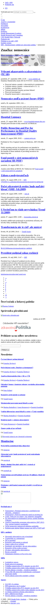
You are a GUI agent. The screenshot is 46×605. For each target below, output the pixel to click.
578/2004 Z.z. (5, 182)
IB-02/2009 (5, 248)
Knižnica (4, 31)
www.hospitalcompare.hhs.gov (34, 121)
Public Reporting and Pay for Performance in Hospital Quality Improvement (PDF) (19, 131)
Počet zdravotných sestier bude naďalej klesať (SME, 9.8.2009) (22, 188)
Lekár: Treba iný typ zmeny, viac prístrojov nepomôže (23, 516)
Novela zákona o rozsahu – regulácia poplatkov (21, 570)
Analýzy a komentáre (8, 22)
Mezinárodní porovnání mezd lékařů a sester (17, 403)
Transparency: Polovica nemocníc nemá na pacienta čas (24, 515)
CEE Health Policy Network (10, 37)
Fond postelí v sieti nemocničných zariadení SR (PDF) (19, 159)
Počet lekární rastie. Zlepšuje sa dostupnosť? (17, 368)
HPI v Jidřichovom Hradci (14, 594)
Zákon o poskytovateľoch (15, 175)
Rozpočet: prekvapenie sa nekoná (13, 395)
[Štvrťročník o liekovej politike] (7, 306)
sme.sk (26, 194)
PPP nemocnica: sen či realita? (15, 586)
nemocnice (26, 182)
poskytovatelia (35, 182)
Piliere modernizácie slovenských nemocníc (15, 55)
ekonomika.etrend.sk (31, 217)
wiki (41, 182)
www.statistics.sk (34, 79)
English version (6, 43)
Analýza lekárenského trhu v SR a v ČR (15, 376)
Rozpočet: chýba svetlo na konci (16, 548)
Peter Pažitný (7, 390)
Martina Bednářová (9, 407)
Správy (3, 580)
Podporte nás (9, 4)
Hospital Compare (11, 117)
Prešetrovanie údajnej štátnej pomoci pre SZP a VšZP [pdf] (25, 528)
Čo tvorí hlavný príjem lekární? (12, 359)
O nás (3, 20)
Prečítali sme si (6, 506)
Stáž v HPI (9, 3)
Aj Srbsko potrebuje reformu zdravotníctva (19, 592)
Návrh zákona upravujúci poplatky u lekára (19, 576)
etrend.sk (6, 450)
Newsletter (4, 26)
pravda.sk (6, 460)
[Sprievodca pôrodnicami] (10, 315)
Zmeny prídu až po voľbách (11, 428)
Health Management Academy (11, 33)
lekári (3, 274)
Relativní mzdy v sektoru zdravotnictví (15, 420)
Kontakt (13, 601)
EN (6, 8)
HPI (25, 180)
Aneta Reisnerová (23, 407)
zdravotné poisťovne (19, 274)
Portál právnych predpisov (14, 564)
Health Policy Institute (18, 599)
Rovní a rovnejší (10, 552)
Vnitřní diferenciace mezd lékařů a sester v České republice (22, 411)
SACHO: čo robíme (12, 584)
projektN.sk (7, 471)
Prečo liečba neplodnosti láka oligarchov (15, 446)
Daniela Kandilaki (37, 407)
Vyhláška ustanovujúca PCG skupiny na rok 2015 (22, 566)
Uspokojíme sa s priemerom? (15, 538)
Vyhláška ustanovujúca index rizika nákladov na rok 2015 (24, 568)
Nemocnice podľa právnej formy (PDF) (22, 98)
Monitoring (7, 441)
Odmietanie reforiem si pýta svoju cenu (18, 554)
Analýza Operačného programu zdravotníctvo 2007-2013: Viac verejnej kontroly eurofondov (24, 523)
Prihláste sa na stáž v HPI (9, 41)
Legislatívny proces (11, 562)
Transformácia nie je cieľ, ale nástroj (21, 227)
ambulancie (14, 182)
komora (20, 182)
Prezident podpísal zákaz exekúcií (19, 252)
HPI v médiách (6, 532)
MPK (3, 558)
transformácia (20, 248)
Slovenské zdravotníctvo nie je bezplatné (19, 536)
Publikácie (4, 24)
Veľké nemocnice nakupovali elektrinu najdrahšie (22, 526)
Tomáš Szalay (26, 232)
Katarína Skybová (9, 363)
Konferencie (5, 27)
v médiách (28, 248)
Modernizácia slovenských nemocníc (13, 63)
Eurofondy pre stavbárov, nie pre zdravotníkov (21, 546)
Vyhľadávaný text (7, 12)
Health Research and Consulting (12, 35)
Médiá (3, 29)
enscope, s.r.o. (15, 603)
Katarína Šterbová (23, 372)
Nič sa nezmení (10, 540)
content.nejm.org (30, 138)
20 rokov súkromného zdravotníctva (17, 550)
